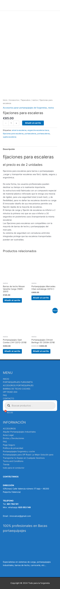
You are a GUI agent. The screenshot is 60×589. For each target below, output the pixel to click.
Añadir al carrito (33, 123)
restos (35, 100)
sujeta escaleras (9, 137)
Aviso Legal (8, 435)
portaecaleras (30, 133)
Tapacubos (25, 100)
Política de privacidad (13, 448)
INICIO (6, 379)
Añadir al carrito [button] (12, 300)
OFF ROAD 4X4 (10, 392)
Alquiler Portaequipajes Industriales (19, 432)
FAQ (5, 395)
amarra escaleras (19, 130)
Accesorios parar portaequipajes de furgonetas (25, 108)
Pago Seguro (9, 445)
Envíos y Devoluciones (13, 438)
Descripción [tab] (9, 149)
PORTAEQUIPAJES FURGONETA (18, 382)
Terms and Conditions (13, 461)
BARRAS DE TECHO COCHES (16, 389)
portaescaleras (43, 133)
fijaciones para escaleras (13, 133)
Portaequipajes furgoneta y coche (19, 451)
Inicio (5, 100)
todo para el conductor (13, 468)
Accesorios (14, 100)
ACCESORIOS (9, 428)
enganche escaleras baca (38, 130)
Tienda (6, 464)
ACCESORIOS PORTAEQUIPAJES (18, 385)
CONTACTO (8, 398)
